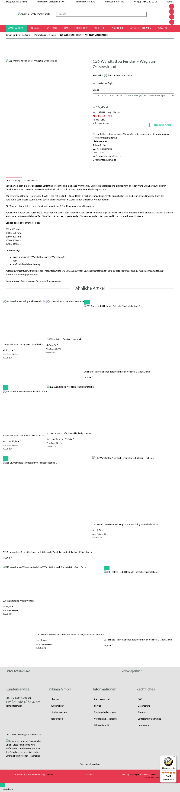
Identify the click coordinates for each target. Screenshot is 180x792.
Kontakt (170, 2)
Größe (96, 90)
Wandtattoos (16, 28)
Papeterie (100, 28)
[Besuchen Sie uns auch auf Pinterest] (171, 11)
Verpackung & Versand (105, 719)
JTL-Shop (154, 775)
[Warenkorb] (164, 14)
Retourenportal (102, 699)
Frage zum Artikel (163, 125)
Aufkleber (118, 28)
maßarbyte (134, 775)
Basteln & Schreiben (76, 28)
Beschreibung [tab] (14, 180)
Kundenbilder (57, 706)
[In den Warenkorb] (8, 57)
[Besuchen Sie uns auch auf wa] (171, 22)
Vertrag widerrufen (90, 764)
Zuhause (35, 28)
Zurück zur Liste (13, 35)
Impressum (143, 725)
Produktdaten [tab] (30, 180)
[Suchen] (149, 13)
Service (97, 706)
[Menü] (174, 757)
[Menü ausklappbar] (10, 14)
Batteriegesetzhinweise (149, 719)
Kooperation (57, 719)
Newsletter (8, 789)
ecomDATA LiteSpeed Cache (157, 778)
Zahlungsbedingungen (105, 712)
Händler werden (59, 712)
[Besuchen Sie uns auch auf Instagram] (171, 16)
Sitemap (142, 712)
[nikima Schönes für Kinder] (118, 75)
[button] (157, 14)
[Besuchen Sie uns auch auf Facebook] (171, 6)
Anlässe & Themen (141, 28)
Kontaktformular (14, 706)
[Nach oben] (2, 785)
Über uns (55, 699)
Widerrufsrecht (101, 725)
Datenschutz (144, 706)
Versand (117, 112)
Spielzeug (52, 28)
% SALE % (162, 28)
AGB (140, 699)
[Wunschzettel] (161, 14)
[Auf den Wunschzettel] (87, 302)
